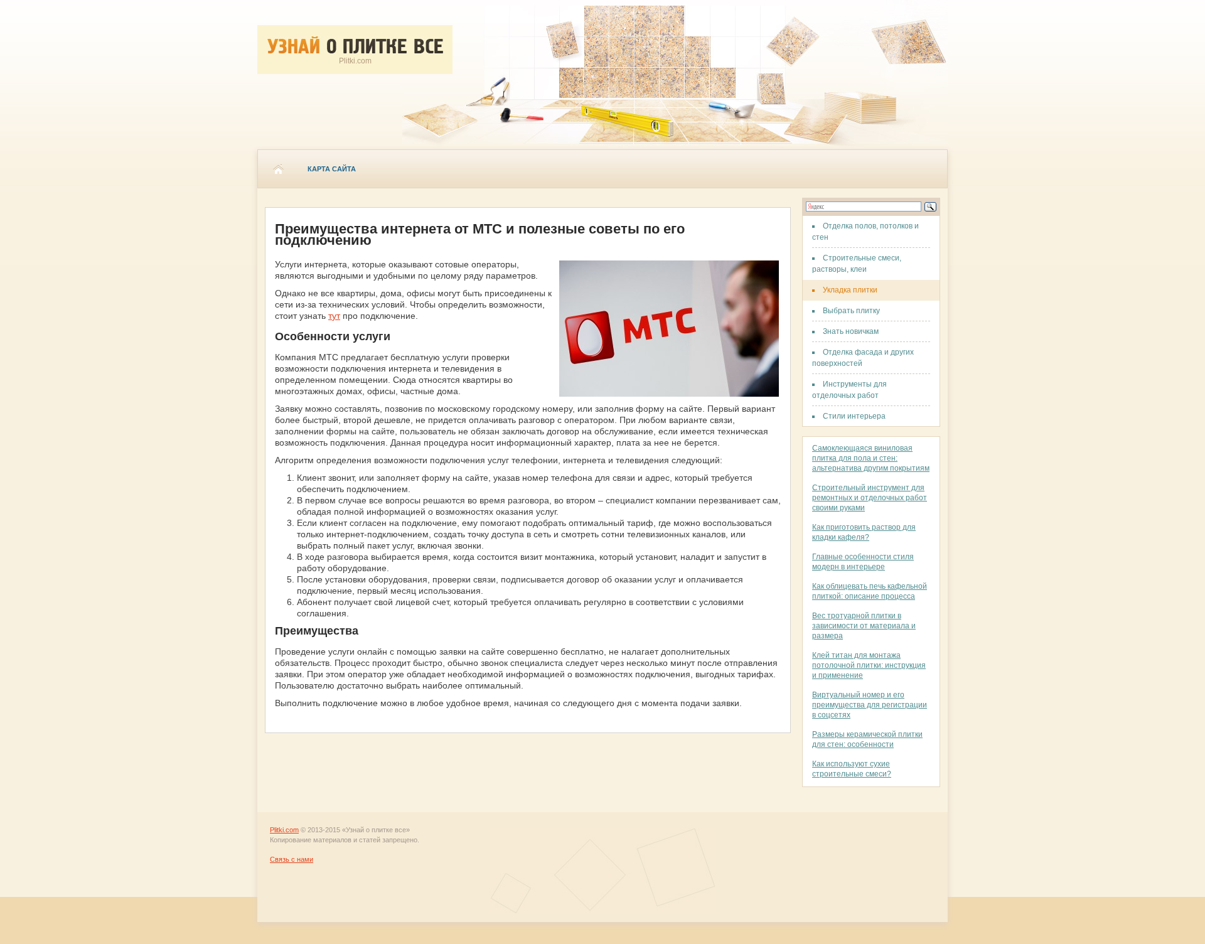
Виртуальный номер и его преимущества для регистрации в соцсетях (869, 704)
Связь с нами (291, 859)
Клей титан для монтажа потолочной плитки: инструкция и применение (869, 665)
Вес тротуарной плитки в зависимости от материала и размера (864, 625)
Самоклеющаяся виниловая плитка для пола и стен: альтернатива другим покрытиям (870, 458)
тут (334, 316)
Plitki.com (284, 830)
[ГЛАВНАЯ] (278, 169)
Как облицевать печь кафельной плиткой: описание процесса (869, 591)
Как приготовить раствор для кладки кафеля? (864, 532)
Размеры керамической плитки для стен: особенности (867, 739)
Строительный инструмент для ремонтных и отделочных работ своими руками (869, 497)
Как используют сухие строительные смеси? (851, 768)
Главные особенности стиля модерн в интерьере (863, 561)
